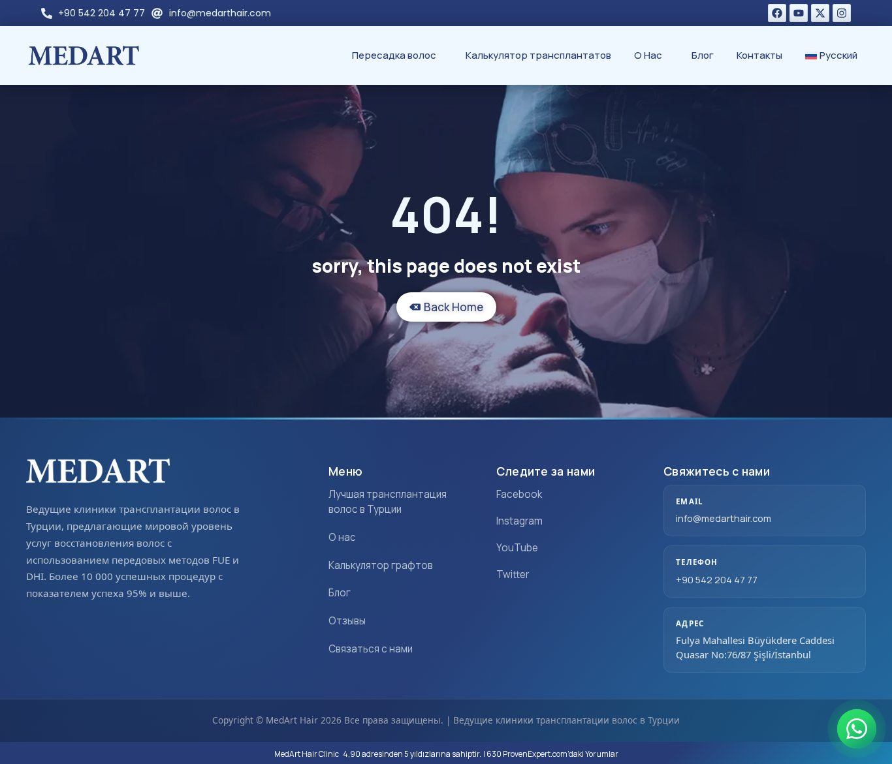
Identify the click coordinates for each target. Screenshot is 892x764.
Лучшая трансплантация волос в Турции (387, 501)
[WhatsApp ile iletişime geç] (856, 728)
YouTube (517, 548)
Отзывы (347, 621)
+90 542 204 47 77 (716, 579)
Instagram (519, 521)
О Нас (648, 55)
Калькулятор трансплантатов (538, 55)
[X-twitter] (820, 13)
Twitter (512, 574)
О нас (342, 537)
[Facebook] (777, 13)
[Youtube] (798, 13)
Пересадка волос (394, 55)
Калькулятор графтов (380, 565)
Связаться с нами (370, 649)
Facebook (519, 494)
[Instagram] (842, 13)
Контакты (759, 55)
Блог (703, 55)
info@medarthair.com (723, 518)
